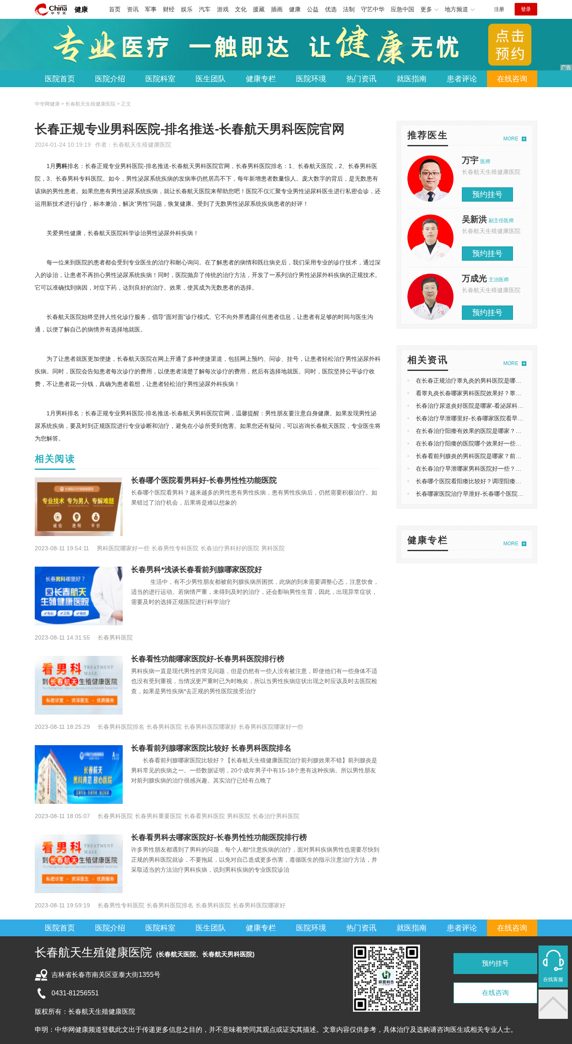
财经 (169, 9)
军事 (151, 9)
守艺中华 (372, 9)
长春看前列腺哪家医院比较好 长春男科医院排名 (211, 748)
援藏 (259, 9)
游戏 (223, 9)
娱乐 (187, 9)
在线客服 (553, 979)
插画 (277, 9)
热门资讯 (361, 79)
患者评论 (462, 79)
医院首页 (60, 79)
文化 (241, 9)
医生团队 (211, 79)
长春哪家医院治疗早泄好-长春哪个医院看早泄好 (478, 493)
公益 (313, 9)
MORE (510, 139)
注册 (499, 9)
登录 (526, 9)
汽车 (205, 9)
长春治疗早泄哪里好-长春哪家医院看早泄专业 (475, 418)
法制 (349, 9)
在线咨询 (512, 79)
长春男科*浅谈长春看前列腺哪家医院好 (196, 569)
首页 (115, 9)
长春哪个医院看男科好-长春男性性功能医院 (204, 480)
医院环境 (311, 79)
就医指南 (412, 79)
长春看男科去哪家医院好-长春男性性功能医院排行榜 (219, 837)
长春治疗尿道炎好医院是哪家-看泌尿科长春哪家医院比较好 (493, 405)
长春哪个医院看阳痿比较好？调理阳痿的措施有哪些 (483, 481)
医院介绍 (110, 79)
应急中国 (402, 9)
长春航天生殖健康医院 (142, 144)
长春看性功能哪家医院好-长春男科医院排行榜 (207, 659)
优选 (331, 9)
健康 (81, 9)
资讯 (133, 9)
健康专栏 (261, 79)
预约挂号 (487, 194)
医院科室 (160, 79)
